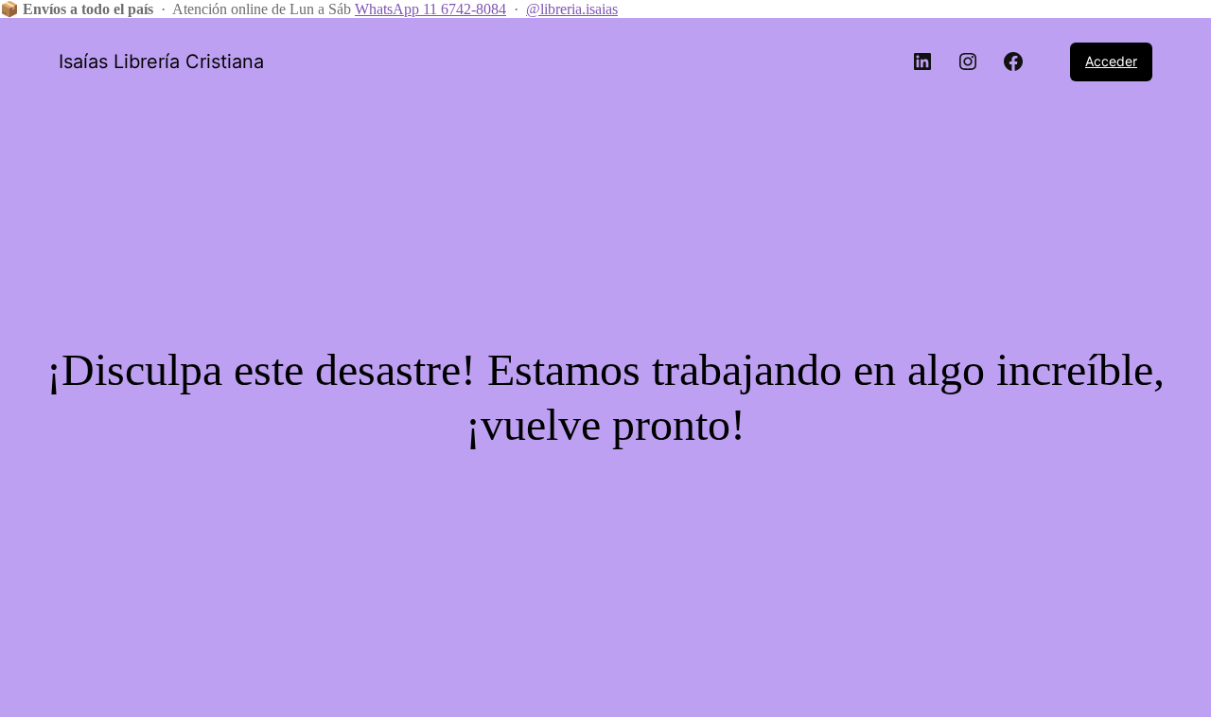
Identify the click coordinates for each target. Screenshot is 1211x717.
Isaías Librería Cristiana (161, 61)
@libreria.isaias (572, 9)
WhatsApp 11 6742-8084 (430, 9)
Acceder (1111, 61)
